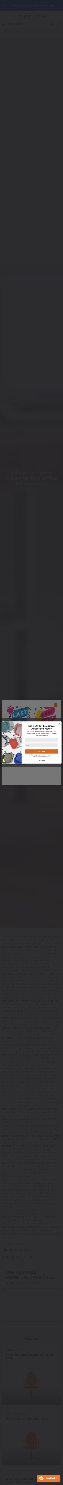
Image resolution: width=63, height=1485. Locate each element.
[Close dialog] (59, 723)
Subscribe (41, 751)
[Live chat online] (48, 1476)
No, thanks (41, 760)
